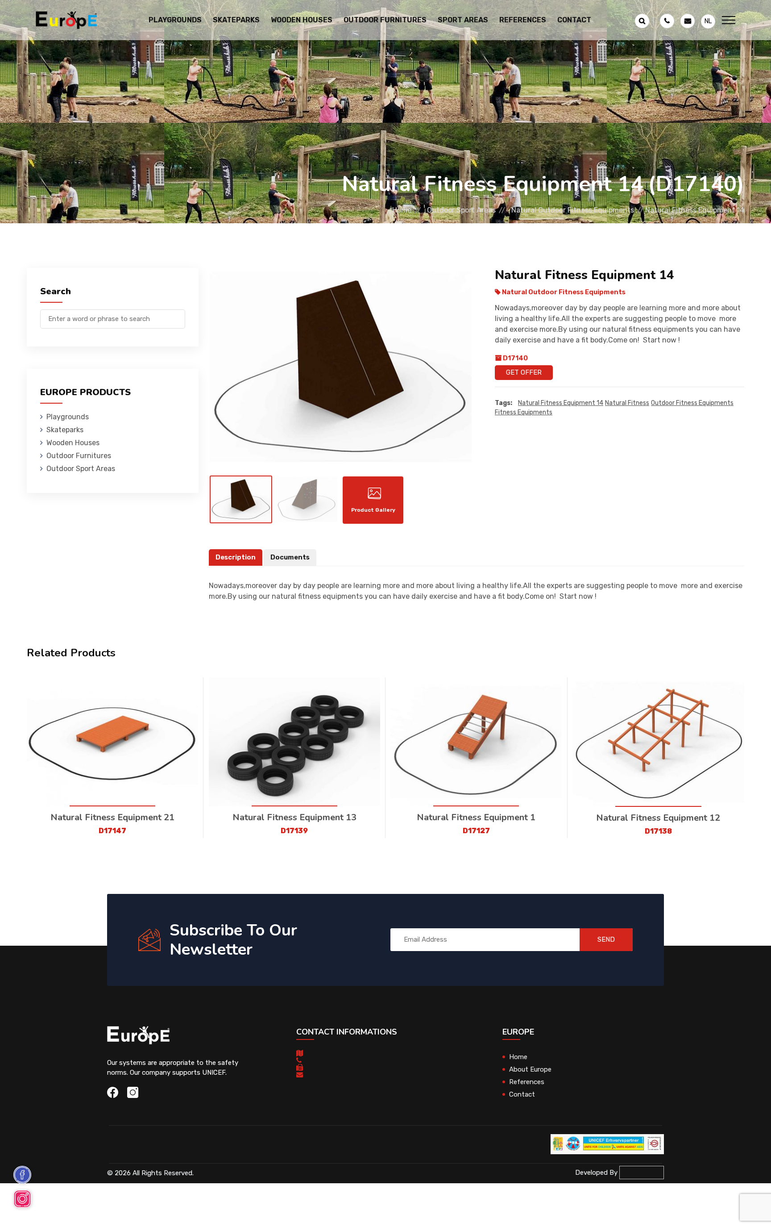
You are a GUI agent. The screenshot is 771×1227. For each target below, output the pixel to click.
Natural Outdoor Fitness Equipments (572, 210)
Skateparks (64, 430)
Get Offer (524, 372)
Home (401, 210)
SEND (606, 939)
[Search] (178, 314)
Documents (290, 557)
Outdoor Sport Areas (461, 210)
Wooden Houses (72, 442)
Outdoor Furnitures (78, 455)
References (522, 20)
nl (708, 21)
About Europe (530, 1069)
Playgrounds (67, 417)
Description (236, 557)
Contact (574, 20)
